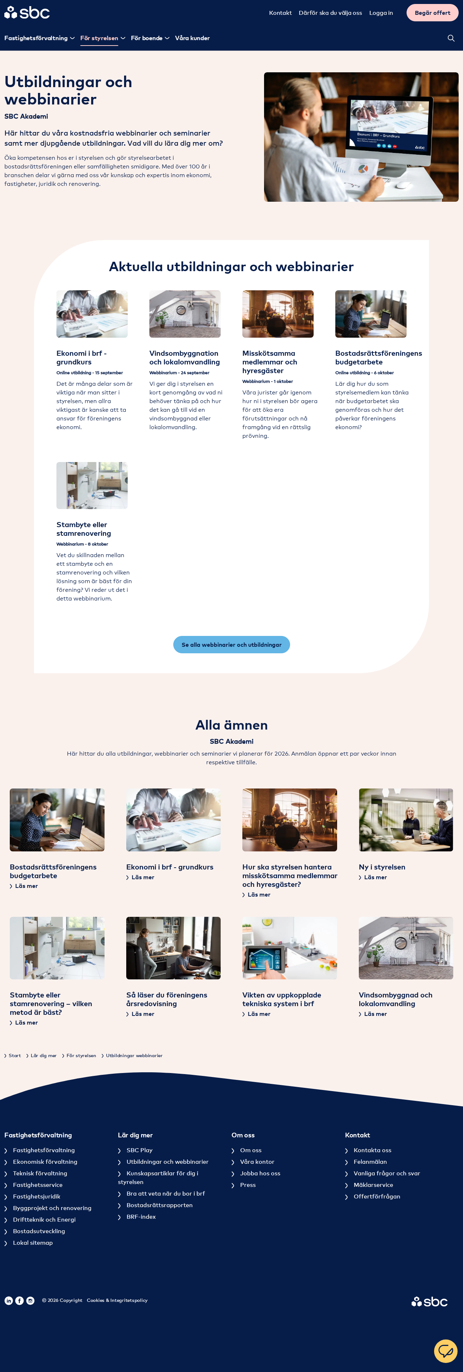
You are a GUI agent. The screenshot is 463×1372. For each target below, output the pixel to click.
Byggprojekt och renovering (52, 1207)
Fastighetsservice (37, 1184)
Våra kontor (257, 1161)
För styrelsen (99, 38)
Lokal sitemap (32, 1242)
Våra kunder (192, 38)
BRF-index (140, 1216)
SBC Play (139, 1150)
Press (247, 1184)
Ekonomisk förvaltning (44, 1161)
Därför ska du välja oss (330, 12)
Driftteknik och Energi (44, 1219)
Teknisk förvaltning (39, 1173)
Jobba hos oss (259, 1173)
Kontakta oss (371, 1150)
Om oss (250, 1150)
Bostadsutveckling (38, 1231)
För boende (147, 38)
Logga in (381, 12)
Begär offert (432, 12)
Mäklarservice (372, 1184)
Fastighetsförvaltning (43, 1150)
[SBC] (27, 12)
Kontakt (280, 12)
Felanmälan (369, 1161)
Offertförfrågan (376, 1196)
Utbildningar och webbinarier (167, 1161)
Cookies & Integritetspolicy (117, 1300)
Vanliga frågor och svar (386, 1173)
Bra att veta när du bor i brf (165, 1193)
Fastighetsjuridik (36, 1196)
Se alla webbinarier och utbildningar (232, 644)
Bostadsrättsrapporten (159, 1205)
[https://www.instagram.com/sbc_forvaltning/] (30, 1300)
